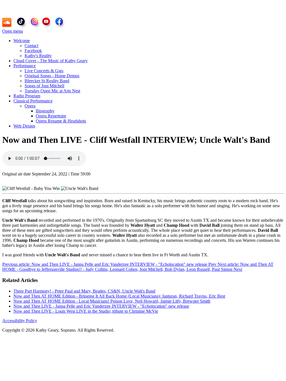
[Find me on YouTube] (47, 22)
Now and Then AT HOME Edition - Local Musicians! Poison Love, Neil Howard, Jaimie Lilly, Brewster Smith (111, 301)
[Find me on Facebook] (60, 22)
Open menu (12, 31)
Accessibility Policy (19, 320)
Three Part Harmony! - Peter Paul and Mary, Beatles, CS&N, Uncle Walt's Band (84, 291)
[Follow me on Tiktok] (22, 22)
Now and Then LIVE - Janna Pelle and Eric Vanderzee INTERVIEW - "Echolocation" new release (101, 306)
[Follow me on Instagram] (34, 22)
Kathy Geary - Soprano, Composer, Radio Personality (64, 8)
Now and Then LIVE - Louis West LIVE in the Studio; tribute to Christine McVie (85, 311)
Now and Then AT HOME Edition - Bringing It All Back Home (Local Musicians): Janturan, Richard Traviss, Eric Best (119, 296)
